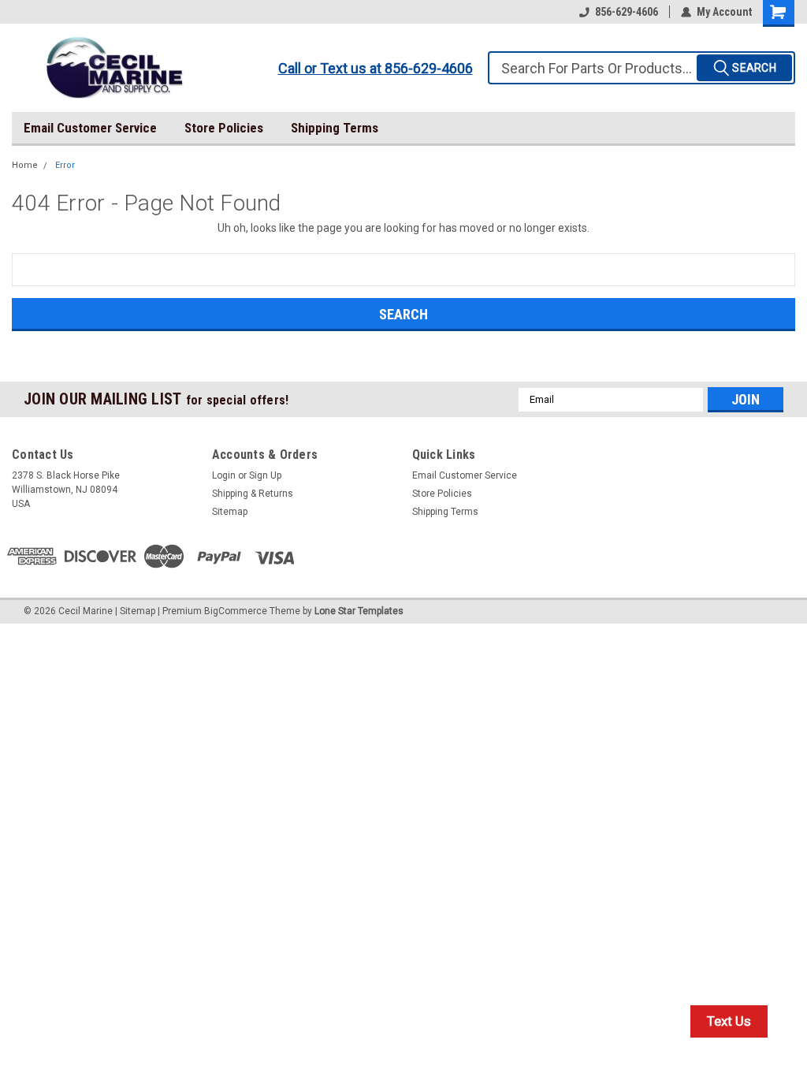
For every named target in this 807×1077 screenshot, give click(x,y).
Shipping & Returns (252, 493)
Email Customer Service (90, 128)
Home (25, 165)
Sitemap (229, 511)
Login (224, 475)
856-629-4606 (626, 12)
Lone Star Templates (359, 611)
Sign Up (265, 475)
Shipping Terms (334, 128)
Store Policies (223, 128)
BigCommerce (235, 611)
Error (65, 165)
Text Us (729, 1021)
